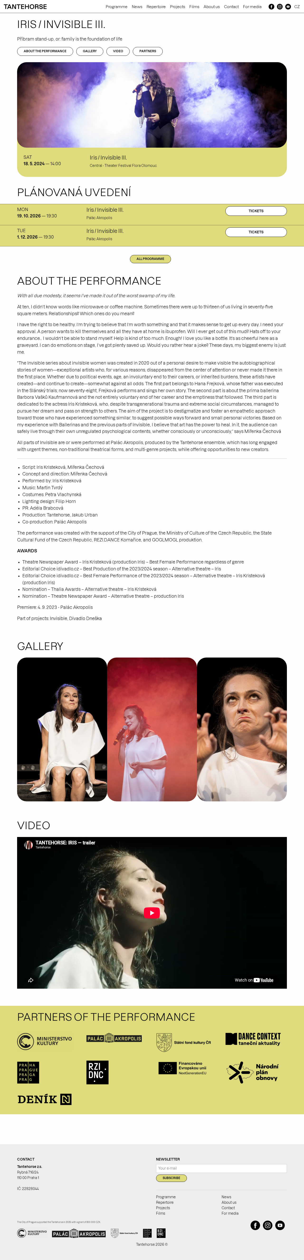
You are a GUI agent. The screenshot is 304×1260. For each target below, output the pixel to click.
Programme (117, 7)
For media (252, 7)
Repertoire (156, 7)
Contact (231, 7)
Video (118, 51)
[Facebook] (271, 7)
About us (212, 7)
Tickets (256, 211)
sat (28, 157)
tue (21, 230)
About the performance (45, 51)
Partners (147, 51)
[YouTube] (288, 7)
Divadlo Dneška (85, 618)
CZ (297, 7)
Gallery (90, 51)
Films (194, 7)
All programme (150, 258)
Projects (177, 7)
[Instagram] (280, 7)
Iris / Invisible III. (108, 157)
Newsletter (168, 1159)
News (137, 7)
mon (22, 209)
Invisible (58, 618)
